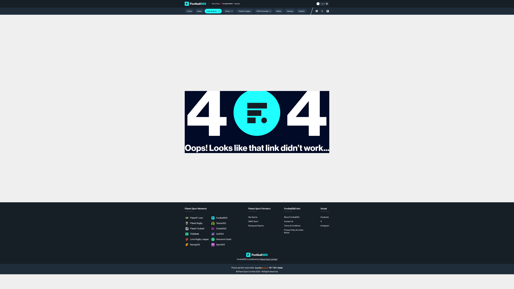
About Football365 (292, 217)
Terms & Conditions (292, 226)
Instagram (325, 226)
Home (189, 11)
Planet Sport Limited (268, 259)
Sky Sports (252, 217)
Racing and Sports (256, 226)
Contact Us (288, 221)
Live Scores (212, 11)
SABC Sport (253, 221)
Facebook (325, 217)
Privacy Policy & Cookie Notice (293, 231)
